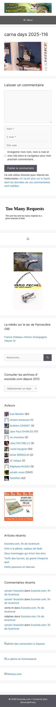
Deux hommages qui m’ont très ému (25, 553)
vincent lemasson (20, 419)
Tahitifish (15, 478)
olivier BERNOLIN (19, 454)
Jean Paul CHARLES (21, 431)
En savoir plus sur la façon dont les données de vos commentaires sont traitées (27, 182)
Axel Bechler (17, 414)
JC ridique (15, 460)
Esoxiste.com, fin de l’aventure (21, 543)
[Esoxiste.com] (28, 7)
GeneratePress (28, 702)
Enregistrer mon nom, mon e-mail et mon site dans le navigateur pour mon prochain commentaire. (29, 156)
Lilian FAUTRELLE (20, 443)
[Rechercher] (48, 357)
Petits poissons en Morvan (19, 567)
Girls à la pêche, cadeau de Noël (23, 548)
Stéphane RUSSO (20, 466)
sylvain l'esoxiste (14, 590)
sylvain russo (17, 472)
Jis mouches (17, 437)
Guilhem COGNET (20, 425)
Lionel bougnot (18, 449)
